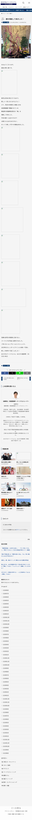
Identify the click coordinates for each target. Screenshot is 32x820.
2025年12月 (6, 617)
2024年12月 (6, 658)
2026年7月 (6, 593)
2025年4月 (6, 644)
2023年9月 (6, 709)
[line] (18, 808)
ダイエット (6, 768)
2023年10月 (6, 705)
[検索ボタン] (23, 3)
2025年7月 (6, 634)
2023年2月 (6, 733)
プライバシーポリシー (10, 811)
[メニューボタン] (29, 3)
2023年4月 (6, 726)
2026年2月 (6, 610)
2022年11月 (6, 743)
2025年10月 (6, 624)
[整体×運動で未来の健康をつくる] (8, 3)
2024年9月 (6, 668)
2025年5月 (6, 641)
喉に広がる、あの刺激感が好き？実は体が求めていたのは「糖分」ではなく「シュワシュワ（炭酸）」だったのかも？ (16, 566)
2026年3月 (6, 607)
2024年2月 (6, 692)
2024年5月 (6, 682)
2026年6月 (6, 597)
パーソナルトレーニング (9, 772)
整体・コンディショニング (10, 782)
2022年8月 (6, 753)
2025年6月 (6, 638)
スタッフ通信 (6, 22)
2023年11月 (6, 702)
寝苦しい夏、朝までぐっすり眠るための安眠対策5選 (14, 560)
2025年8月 (6, 631)
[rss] (20, 808)
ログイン (18, 529)
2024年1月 (6, 695)
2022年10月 (6, 746)
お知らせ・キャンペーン (9, 762)
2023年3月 (6, 729)
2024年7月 (6, 675)
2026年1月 (6, 614)
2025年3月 (6, 648)
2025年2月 (6, 651)
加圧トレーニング (7, 779)
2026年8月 (6, 590)
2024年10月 (6, 665)
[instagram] (16, 808)
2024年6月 (6, 678)
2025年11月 (6, 621)
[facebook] (12, 808)
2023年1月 (6, 736)
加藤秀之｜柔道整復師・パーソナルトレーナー (16, 401)
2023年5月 (6, 722)
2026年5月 (6, 600)
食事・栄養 (6, 785)
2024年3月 (6, 688)
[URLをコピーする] (27, 373)
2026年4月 (6, 604)
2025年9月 (6, 627)
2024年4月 (6, 685)
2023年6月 (6, 719)
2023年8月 (6, 712)
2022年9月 (6, 750)
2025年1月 (6, 655)
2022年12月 (6, 739)
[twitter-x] (14, 808)
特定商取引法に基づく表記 (21, 811)
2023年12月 (6, 699)
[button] (4, 373)
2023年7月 (6, 716)
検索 (29, 539)
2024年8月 (6, 671)
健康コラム (6, 775)
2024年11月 (6, 661)
